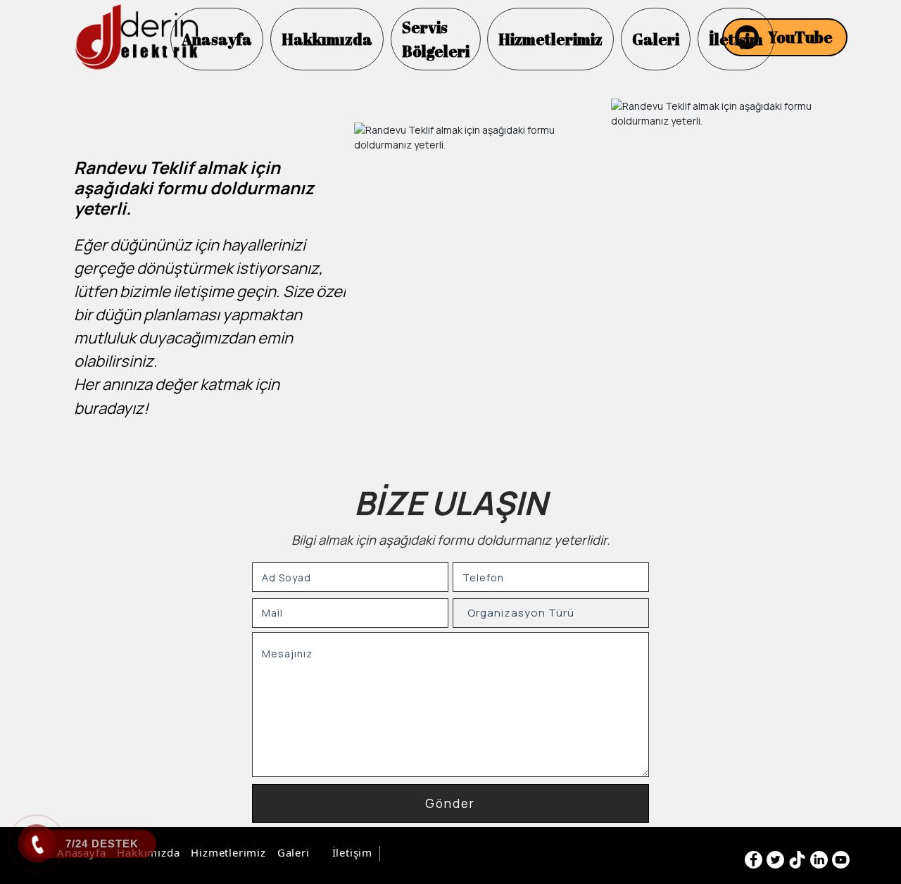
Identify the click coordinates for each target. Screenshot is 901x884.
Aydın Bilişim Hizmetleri (445, 853)
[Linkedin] (819, 860)
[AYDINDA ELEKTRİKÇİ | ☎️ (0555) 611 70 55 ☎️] (136, 37)
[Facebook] (753, 860)
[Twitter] (775, 860)
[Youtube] (841, 860)
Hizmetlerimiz (228, 852)
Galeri (293, 852)
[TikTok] (797, 860)
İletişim (352, 852)
